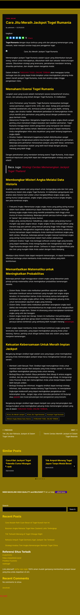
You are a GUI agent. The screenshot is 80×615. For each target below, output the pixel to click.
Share (30, 38)
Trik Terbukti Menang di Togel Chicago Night (23, 534)
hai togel (3, 596)
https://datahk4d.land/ (11, 558)
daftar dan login (21, 569)
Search (5, 505)
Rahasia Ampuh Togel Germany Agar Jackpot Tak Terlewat (29, 540)
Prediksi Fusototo (9, 561)
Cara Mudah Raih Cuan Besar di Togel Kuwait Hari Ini (27, 523)
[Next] (74, 466)
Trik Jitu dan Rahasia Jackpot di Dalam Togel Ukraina (18, 433)
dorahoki (6, 588)
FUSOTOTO (7, 555)
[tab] (35, 478)
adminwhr (11, 27)
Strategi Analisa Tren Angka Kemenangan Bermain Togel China (31, 545)
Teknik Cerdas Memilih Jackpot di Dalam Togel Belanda (61, 433)
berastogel (69, 322)
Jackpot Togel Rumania (55, 414)
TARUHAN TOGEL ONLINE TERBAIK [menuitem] (35, 72)
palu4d (17, 397)
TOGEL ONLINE (11, 18)
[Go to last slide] (6, 466)
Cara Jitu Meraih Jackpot (15, 414)
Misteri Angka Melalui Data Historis (19, 419)
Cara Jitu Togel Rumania (35, 414)
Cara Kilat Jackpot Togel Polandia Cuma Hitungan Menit (18, 463)
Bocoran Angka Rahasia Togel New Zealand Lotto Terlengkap (31, 528)
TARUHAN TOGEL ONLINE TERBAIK (46, 419)
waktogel (6, 564)
